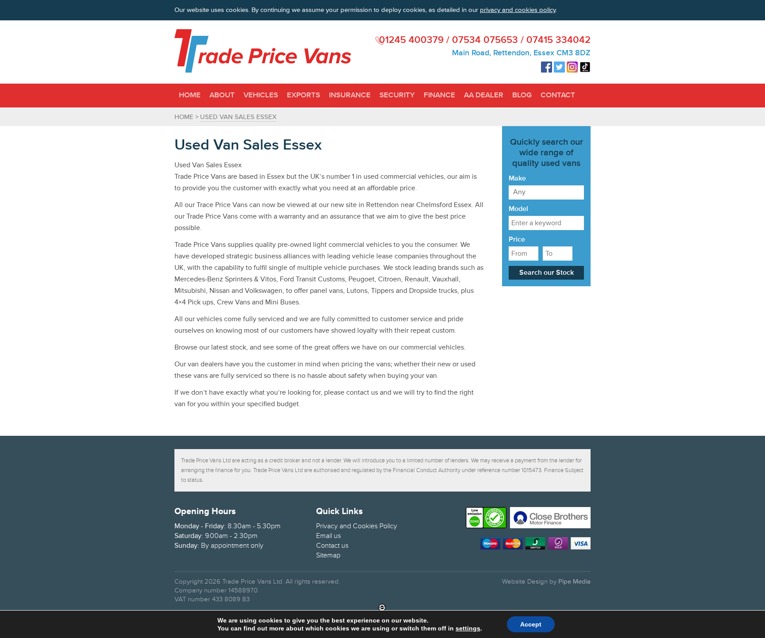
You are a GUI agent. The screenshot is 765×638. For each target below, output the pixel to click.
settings (468, 628)
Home (183, 117)
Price (517, 239)
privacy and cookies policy (518, 10)
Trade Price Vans (263, 51)
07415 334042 (558, 40)
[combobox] (546, 192)
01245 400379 (411, 40)
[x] (586, 9)
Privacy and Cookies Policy (356, 526)
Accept (530, 624)
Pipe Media (574, 581)
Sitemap (328, 555)
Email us (328, 535)
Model (518, 209)
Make (517, 178)
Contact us (332, 545)
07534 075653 (485, 40)
